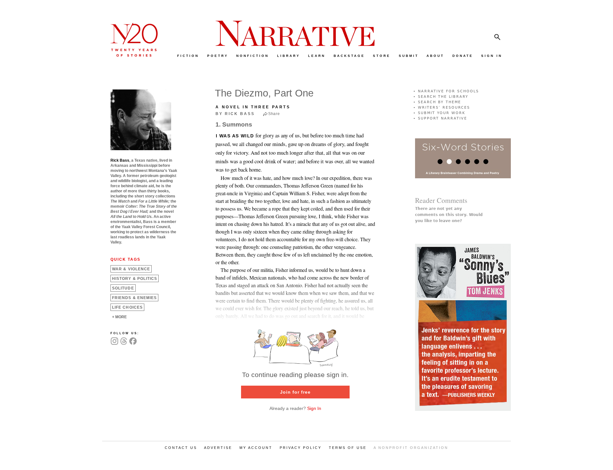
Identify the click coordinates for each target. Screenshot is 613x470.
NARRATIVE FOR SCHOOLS (448, 91)
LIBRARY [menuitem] (288, 56)
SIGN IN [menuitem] (491, 56)
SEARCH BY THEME (439, 102)
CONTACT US (181, 448)
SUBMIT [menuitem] (409, 56)
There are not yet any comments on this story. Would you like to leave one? (449, 214)
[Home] (131, 55)
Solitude (123, 288)
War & (131, 269)
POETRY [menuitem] (217, 56)
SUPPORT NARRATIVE (442, 118)
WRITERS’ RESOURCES (444, 107)
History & (134, 278)
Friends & (134, 298)
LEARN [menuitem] (316, 56)
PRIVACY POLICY (301, 448)
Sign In (314, 408)
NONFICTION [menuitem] (252, 56)
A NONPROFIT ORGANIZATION (411, 448)
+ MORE (119, 317)
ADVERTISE (218, 448)
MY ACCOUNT (255, 448)
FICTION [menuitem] (188, 56)
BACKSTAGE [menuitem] (349, 56)
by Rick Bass (235, 114)
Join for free (295, 392)
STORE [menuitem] (381, 56)
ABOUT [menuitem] (435, 56)
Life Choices (127, 307)
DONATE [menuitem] (462, 56)
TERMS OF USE (348, 448)
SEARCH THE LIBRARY (443, 97)
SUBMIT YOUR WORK (441, 113)
